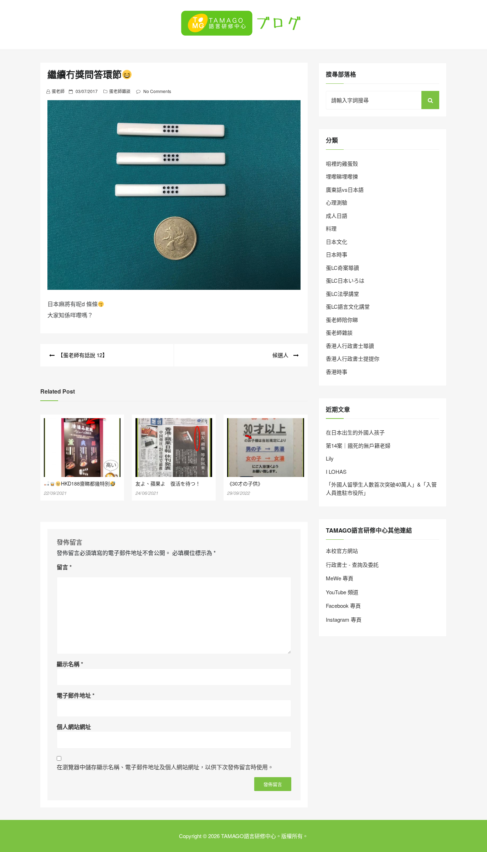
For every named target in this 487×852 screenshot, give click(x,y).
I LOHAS (336, 471)
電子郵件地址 (75, 695)
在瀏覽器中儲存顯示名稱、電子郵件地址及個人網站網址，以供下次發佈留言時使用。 (165, 767)
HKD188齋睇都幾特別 (85, 483)
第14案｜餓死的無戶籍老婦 (358, 445)
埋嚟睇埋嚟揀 (342, 176)
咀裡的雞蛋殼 (342, 163)
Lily (330, 458)
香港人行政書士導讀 (350, 345)
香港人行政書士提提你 (352, 358)
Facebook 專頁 (343, 605)
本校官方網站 (342, 550)
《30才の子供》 (245, 483)
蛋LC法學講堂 (342, 293)
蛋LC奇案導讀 (342, 267)
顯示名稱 (70, 664)
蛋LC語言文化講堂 (348, 306)
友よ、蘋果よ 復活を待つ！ (167, 483)
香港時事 (336, 371)
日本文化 (336, 241)
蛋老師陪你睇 (342, 319)
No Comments (157, 91)
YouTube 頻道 (342, 592)
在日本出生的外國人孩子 (355, 432)
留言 (64, 567)
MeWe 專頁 (339, 578)
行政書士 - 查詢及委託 (352, 564)
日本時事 (336, 254)
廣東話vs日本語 (345, 189)
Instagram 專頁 (344, 619)
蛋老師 (58, 91)
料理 (331, 228)
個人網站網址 (74, 727)
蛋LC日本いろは (345, 280)
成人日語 (336, 215)
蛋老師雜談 (119, 91)
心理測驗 (336, 202)
